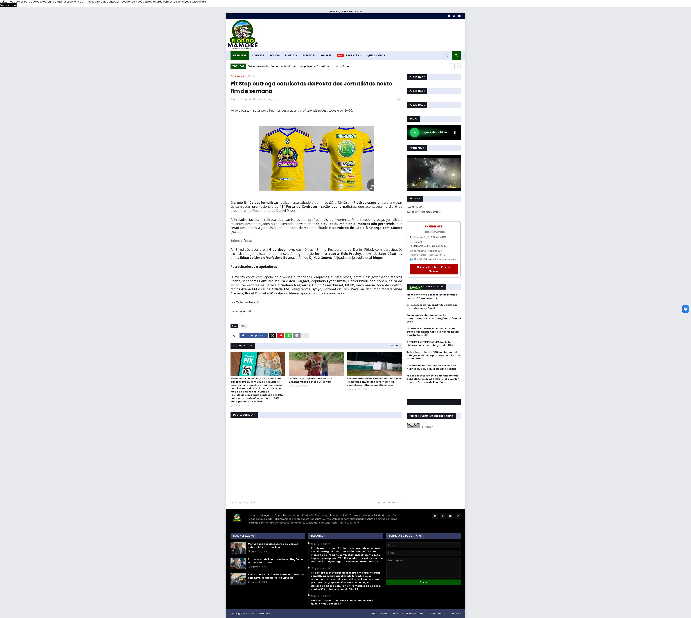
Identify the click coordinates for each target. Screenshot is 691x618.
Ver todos (395, 345)
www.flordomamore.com (442, 259)
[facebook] (434, 390)
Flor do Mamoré (261, 613)
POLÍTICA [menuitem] (291, 55)
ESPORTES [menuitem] (309, 55)
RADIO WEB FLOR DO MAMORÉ (424, 212)
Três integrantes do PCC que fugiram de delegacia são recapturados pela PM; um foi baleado (433, 355)
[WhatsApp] (288, 335)
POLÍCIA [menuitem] (275, 55)
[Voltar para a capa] (242, 35)
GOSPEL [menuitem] (326, 55)
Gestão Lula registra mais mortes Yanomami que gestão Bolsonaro (310, 380)
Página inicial (238, 76)
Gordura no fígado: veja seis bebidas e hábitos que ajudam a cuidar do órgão (431, 367)
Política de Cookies (413, 613)
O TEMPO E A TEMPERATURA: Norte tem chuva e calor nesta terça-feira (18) (430, 343)
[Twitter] (272, 335)
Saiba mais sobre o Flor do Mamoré (433, 269)
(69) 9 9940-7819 (436, 237)
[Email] (297, 335)
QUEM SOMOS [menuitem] (376, 55)
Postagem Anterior (243, 502)
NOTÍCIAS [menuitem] (258, 55)
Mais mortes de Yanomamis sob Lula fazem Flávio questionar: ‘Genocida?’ (342, 602)
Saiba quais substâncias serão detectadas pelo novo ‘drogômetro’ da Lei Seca (434, 318)
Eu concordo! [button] (8, 5)
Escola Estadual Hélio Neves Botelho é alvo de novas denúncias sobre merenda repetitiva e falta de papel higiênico (374, 382)
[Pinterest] (280, 335)
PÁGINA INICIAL (415, 207)
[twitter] (434, 392)
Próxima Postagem (389, 502)
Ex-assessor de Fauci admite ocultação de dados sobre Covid (432, 306)
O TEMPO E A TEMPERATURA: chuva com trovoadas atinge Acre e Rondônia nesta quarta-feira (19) (309, 66)
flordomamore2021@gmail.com (428, 245)
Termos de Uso (437, 613)
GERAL (251, 76)
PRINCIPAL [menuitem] (239, 55)
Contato (455, 613)
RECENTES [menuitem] (352, 55)
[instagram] (434, 394)
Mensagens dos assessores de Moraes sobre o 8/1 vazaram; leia (432, 296)
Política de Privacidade (384, 613)
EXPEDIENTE (433, 226)
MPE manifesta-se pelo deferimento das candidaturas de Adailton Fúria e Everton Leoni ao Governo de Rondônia (433, 379)
